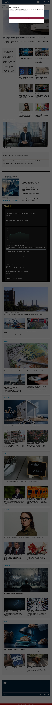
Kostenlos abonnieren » (26, 18)
